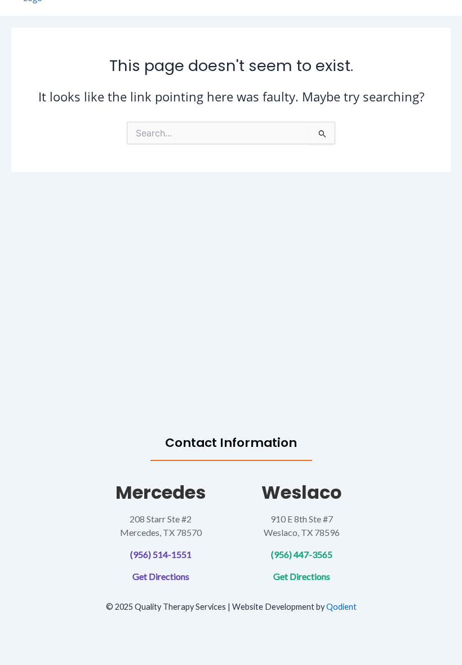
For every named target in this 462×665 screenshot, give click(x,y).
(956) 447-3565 (301, 554)
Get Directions (160, 576)
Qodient (341, 606)
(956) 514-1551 (161, 554)
